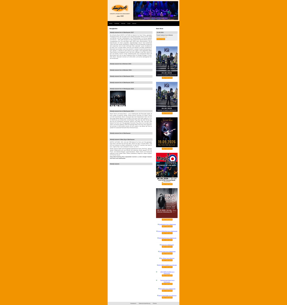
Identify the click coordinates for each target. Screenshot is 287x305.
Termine (116, 23)
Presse (123, 23)
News (110, 23)
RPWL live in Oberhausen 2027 (156, 18)
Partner (155, 303)
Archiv (134, 23)
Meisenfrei (159, 37)
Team (128, 23)
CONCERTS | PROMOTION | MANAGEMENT (120, 15)
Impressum (133, 303)
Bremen (165, 37)
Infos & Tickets (161, 39)
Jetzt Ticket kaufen (167, 77)
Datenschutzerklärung (144, 303)
